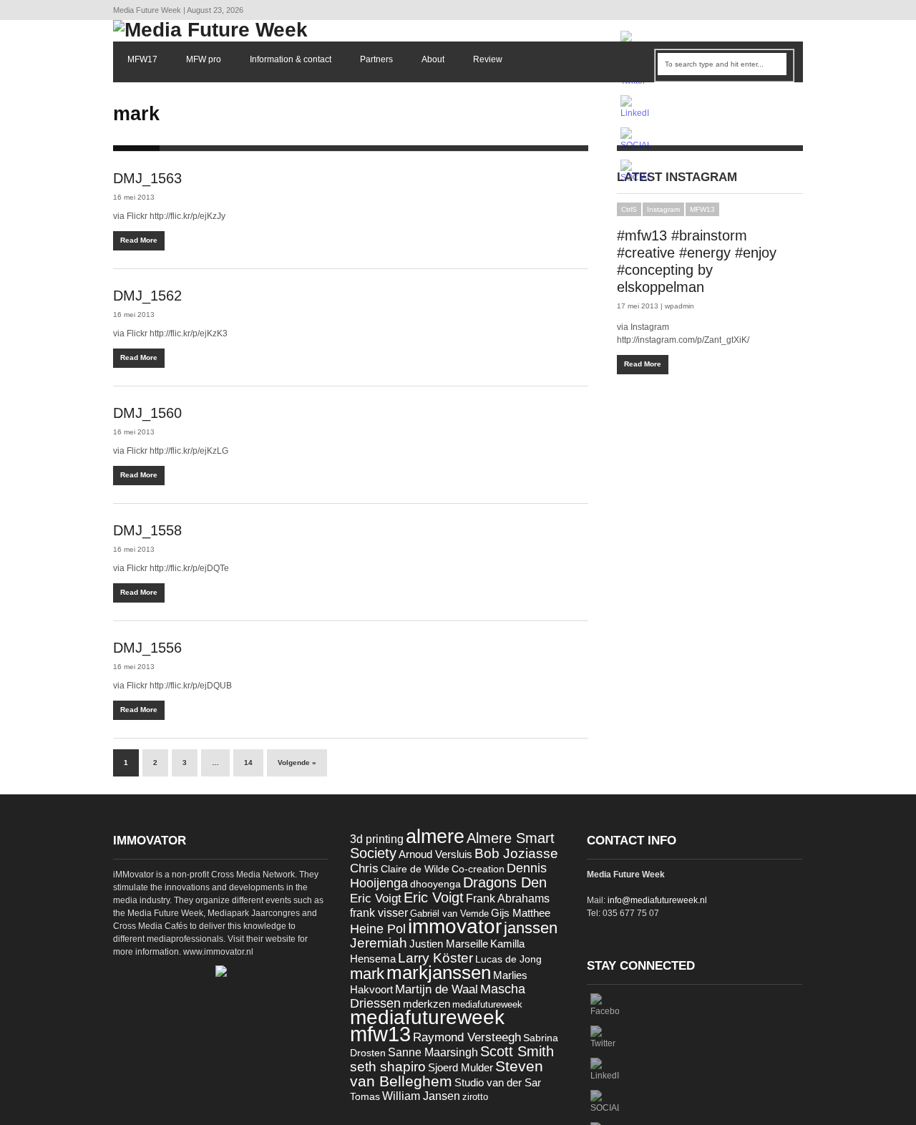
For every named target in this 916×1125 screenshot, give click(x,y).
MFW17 (142, 59)
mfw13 (380, 1034)
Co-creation (478, 869)
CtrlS (629, 209)
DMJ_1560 (147, 413)
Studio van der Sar (497, 1082)
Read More (138, 240)
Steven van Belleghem (446, 1073)
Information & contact (290, 59)
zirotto (475, 1096)
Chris (364, 868)
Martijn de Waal (436, 989)
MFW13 (702, 209)
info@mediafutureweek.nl (657, 900)
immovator (455, 926)
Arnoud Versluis (435, 854)
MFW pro (203, 59)
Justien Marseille (448, 944)
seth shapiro (388, 1066)
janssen (530, 928)
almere (435, 836)
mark (367, 974)
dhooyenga (435, 884)
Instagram (663, 209)
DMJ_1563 (147, 178)
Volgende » (297, 762)
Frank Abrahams (508, 898)
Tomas (365, 1096)
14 (248, 762)
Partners (376, 59)
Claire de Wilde (415, 869)
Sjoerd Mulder (460, 1067)
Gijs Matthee (520, 913)
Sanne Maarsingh (433, 1052)
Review (487, 59)
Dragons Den (505, 882)
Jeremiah (378, 942)
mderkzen (426, 1004)
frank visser (379, 912)
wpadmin (679, 306)
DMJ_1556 (147, 648)
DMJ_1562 (147, 295)
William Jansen (421, 1096)
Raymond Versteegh (467, 1037)
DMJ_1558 (147, 530)
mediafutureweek (487, 1004)
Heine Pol (378, 929)
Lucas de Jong (508, 959)
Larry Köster (435, 957)
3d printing (377, 839)
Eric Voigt (375, 898)
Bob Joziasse (516, 853)
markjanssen (438, 972)
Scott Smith (517, 1051)
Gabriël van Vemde (449, 913)
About (433, 59)
